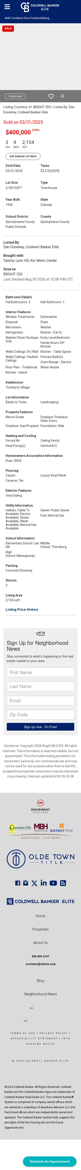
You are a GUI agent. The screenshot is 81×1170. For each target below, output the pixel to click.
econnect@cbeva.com (41, 964)
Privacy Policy (54, 1033)
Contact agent (15, 96)
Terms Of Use (22, 1033)
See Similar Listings (23, 156)
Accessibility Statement (34, 1038)
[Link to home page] (41, 7)
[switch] (51, 96)
